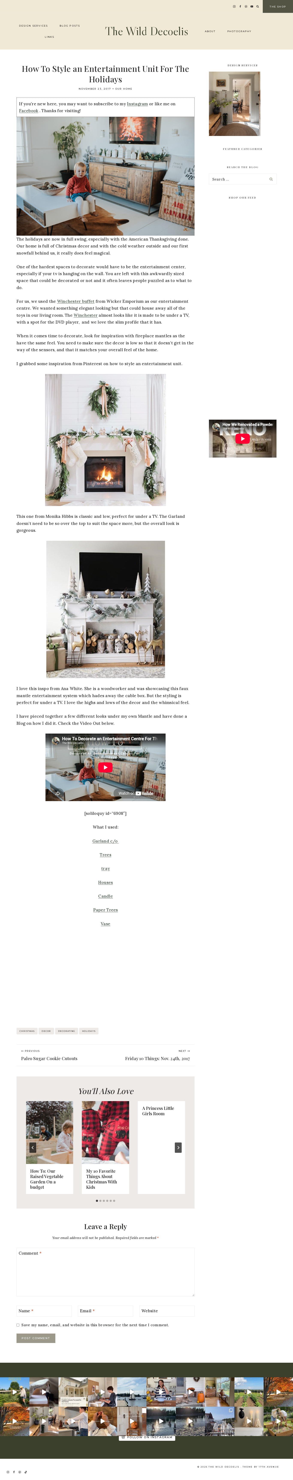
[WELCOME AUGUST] (190, 1421)
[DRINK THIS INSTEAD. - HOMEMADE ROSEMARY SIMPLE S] (73, 1421)
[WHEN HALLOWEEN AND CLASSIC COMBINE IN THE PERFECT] (249, 1421)
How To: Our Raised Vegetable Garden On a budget (46, 1179)
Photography (239, 31)
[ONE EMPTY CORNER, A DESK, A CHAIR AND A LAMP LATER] (102, 1392)
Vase (105, 923)
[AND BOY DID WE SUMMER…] (131, 1392)
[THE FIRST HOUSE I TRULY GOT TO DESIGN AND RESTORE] (44, 1421)
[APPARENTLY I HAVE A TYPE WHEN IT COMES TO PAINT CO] (73, 1392)
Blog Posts (70, 25)
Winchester (86, 315)
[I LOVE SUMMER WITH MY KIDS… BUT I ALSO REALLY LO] (249, 1392)
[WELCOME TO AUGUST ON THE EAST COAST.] (161, 1421)
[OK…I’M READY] (190, 1392)
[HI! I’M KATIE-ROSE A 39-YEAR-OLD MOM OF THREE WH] (14, 1392)
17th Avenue (269, 1466)
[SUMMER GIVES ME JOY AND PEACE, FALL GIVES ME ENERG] (14, 1421)
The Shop (278, 6)
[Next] (178, 1147)
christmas (27, 1031)
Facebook (28, 110)
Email (87, 1310)
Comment (30, 1252)
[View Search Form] (257, 6)
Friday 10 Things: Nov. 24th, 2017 (157, 1055)
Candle (105, 896)
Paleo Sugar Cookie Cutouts (49, 1055)
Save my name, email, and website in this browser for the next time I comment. (95, 1325)
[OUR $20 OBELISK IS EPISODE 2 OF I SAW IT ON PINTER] (278, 1421)
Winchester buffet (76, 301)
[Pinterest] (246, 6)
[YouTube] (252, 6)
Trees (105, 854)
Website (149, 1310)
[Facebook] (240, 6)
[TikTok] (25, 1472)
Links (49, 36)
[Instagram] (234, 6)
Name (26, 1310)
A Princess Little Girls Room (158, 1110)
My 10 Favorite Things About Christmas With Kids (101, 1179)
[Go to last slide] (32, 1147)
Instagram (137, 103)
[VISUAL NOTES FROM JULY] (219, 1421)
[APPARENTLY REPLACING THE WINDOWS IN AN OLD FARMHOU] (219, 1392)
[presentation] (49, 1132)
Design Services (33, 25)
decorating (66, 1031)
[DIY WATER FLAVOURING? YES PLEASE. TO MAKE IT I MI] (161, 1392)
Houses (105, 882)
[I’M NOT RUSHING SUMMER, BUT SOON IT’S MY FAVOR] (278, 1392)
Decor (46, 1031)
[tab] (97, 1201)
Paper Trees (105, 909)
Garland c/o (105, 841)
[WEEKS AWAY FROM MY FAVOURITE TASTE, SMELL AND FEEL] (131, 1421)
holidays (88, 1031)
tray (105, 868)
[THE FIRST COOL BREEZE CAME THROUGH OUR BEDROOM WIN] (44, 1392)
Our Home (124, 88)
